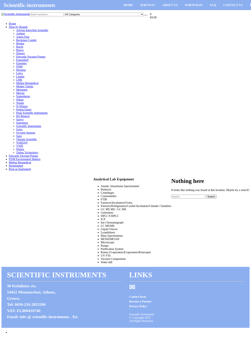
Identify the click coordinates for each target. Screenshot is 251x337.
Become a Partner (140, 301)
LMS (19, 79)
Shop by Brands (18, 26)
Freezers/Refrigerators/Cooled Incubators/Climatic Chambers (136, 206)
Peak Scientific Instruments (32, 112)
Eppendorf (22, 60)
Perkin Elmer (23, 109)
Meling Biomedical (27, 83)
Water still (106, 262)
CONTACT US (233, 5)
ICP (103, 219)
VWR (19, 145)
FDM (19, 66)
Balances (106, 189)
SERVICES (147, 5)
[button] (153, 15)
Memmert (21, 89)
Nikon (20, 99)
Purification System (112, 249)
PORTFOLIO (193, 5)
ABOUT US (170, 5)
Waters (20, 149)
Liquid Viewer (109, 229)
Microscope (107, 242)
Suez (19, 136)
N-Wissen (22, 106)
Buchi (19, 46)
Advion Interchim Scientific (32, 30)
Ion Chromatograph (112, 222)
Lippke (20, 76)
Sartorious (22, 122)
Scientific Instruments (28, 126)
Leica (19, 73)
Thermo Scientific (26, 139)
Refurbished (16, 165)
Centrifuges (107, 192)
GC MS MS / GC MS (113, 209)
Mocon (20, 93)
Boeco (20, 50)
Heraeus (21, 69)
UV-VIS (106, 255)
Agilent (20, 33)
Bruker (20, 43)
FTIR (104, 199)
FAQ (213, 5)
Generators (107, 212)
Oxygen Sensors (25, 132)
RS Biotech (23, 116)
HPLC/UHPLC (110, 215)
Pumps (105, 245)
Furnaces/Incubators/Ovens (116, 202)
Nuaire (20, 102)
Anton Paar (22, 36)
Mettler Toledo (24, 86)
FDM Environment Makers (24, 159)
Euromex (21, 63)
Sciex (19, 129)
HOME (128, 5)
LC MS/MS (107, 225)
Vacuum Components (113, 258)
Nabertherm (23, 96)
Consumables (108, 196)
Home (12, 23)
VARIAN (22, 142)
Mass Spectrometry (112, 235)
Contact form (137, 296)
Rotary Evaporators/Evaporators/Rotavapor (126, 252)
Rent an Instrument (20, 169)
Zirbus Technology (27, 152)
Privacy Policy (138, 306)
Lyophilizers (108, 232)
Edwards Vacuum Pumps (30, 56)
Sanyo (20, 119)
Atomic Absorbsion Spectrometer (120, 186)
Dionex (20, 53)
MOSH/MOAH (110, 239)
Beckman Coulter (26, 40)
